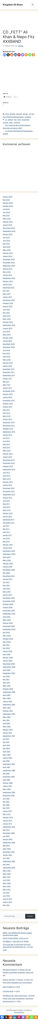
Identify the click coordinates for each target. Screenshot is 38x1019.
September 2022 (9, 278)
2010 (7, 114)
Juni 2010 (6, 538)
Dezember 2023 (9, 259)
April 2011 (6, 532)
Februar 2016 (8, 394)
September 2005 (9, 614)
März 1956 (7, 883)
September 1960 (9, 861)
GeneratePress (19, 1012)
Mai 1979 (6, 808)
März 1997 (7, 686)
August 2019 (7, 328)
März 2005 (7, 620)
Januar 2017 (7, 388)
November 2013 (9, 463)
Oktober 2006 (8, 604)
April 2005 (6, 617)
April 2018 (6, 356)
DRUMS (19, 114)
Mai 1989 (6, 761)
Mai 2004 (6, 632)
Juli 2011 (6, 526)
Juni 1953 (6, 896)
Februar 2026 (8, 203)
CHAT (5, 950)
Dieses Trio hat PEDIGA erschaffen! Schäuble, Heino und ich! (18, 972)
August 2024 (7, 234)
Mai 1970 (6, 830)
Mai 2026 (6, 200)
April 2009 (7, 557)
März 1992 (7, 726)
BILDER (12, 114)
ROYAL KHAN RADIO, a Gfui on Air (15, 938)
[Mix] (26, 54)
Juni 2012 (6, 501)
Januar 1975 (7, 811)
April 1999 (6, 654)
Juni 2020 (6, 309)
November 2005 (9, 610)
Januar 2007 (7, 595)
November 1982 (9, 795)
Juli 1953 (6, 893)
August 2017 (7, 378)
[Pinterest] (19, 54)
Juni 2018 (6, 350)
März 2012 (7, 510)
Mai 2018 (6, 353)
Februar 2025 (8, 222)
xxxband (28, 117)
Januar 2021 (7, 297)
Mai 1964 (6, 846)
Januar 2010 (7, 548)
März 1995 (7, 708)
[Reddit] (11, 54)
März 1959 (7, 871)
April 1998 (6, 670)
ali (6, 120)
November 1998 (9, 664)
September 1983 (9, 792)
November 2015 (9, 400)
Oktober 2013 (8, 466)
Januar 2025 (7, 225)
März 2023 (7, 272)
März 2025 (7, 219)
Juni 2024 (6, 240)
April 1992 (6, 723)
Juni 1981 (6, 799)
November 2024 (9, 228)
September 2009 (9, 554)
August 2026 (7, 197)
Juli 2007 (6, 582)
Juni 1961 (6, 858)
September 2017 (9, 375)
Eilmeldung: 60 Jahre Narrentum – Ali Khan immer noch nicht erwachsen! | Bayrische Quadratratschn (19, 998)
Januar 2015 (7, 419)
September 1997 (9, 673)
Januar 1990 (7, 758)
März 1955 (7, 886)
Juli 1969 (6, 836)
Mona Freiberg (8, 987)
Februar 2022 (8, 281)
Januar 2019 (7, 341)
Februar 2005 (8, 623)
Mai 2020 (6, 313)
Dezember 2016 (9, 391)
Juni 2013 (6, 472)
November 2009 (9, 551)
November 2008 (9, 570)
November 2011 (8, 523)
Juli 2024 (6, 237)
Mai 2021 (6, 291)
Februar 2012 (8, 513)
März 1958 (7, 874)
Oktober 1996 (8, 689)
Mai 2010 (6, 541)
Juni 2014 (6, 441)
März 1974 (7, 814)
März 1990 (7, 755)
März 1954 (7, 889)
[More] (33, 54)
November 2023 (9, 262)
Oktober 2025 (8, 206)
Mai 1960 (6, 864)
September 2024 (9, 231)
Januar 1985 (7, 786)
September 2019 (9, 325)
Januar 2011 (7, 535)
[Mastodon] (22, 54)
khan (19, 120)
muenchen (26, 120)
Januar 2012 (7, 516)
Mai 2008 (6, 573)
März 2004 (7, 636)
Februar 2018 (8, 363)
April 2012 (6, 507)
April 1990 (6, 752)
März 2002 (7, 642)
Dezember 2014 (9, 422)
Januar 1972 (7, 824)
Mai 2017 (6, 382)
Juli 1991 (6, 739)
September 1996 (9, 692)
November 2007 (9, 576)
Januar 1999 (7, 661)
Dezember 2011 (8, 520)
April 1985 (6, 780)
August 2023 (7, 269)
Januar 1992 (7, 733)
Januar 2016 (7, 397)
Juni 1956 (6, 880)
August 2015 (7, 407)
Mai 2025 (6, 215)
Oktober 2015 (8, 404)
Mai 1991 (6, 742)
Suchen (30, 916)
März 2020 (7, 319)
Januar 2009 (7, 567)
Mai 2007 (6, 585)
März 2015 (7, 416)
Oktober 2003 (8, 639)
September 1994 (9, 714)
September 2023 (9, 266)
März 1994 (7, 717)
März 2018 (7, 360)
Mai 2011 (6, 529)
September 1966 (9, 842)
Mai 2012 (6, 504)
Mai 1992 (6, 720)
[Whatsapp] (29, 54)
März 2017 (7, 385)
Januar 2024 (7, 256)
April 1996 (6, 695)
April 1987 (6, 767)
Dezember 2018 (8, 344)
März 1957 (7, 877)
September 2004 (9, 629)
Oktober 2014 (8, 429)
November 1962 (9, 852)
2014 (18, 987)
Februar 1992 (8, 730)
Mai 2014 (6, 444)
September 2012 (9, 494)
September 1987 (9, 764)
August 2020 (7, 306)
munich (5, 122)
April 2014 (6, 447)
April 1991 (6, 745)
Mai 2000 (6, 648)
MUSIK (25, 114)
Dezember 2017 (8, 369)
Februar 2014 (8, 454)
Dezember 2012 (8, 488)
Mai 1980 (6, 805)
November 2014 (9, 425)
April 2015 (6, 413)
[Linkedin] (15, 54)
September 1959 (9, 868)
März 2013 (7, 479)
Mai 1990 (6, 748)
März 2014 (7, 451)
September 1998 (9, 667)
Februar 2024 (8, 253)
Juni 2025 (6, 212)
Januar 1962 (7, 855)
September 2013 (9, 469)
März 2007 (7, 592)
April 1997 (6, 683)
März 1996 (7, 698)
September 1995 (9, 704)
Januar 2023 (7, 275)
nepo (11, 122)
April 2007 (6, 588)
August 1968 (7, 839)
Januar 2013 (7, 485)
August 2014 (7, 435)
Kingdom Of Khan (13, 4)
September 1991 (9, 736)
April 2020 (6, 316)
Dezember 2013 (9, 460)
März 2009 (7, 560)
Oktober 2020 (8, 303)
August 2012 (7, 498)
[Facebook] (4, 54)
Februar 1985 (8, 783)
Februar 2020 (8, 322)
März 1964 (7, 849)
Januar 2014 (7, 457)
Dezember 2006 (9, 598)
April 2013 (6, 476)
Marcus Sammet (9, 980)
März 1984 (7, 789)
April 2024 (6, 247)
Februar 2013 (8, 482)
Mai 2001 (6, 645)
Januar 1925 (7, 902)
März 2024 (7, 250)
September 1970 (9, 827)
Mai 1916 (6, 905)
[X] (8, 54)
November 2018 (9, 347)
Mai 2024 (6, 244)
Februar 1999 (8, 657)
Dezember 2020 (9, 300)
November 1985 (9, 777)
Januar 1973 (7, 820)
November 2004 (9, 626)
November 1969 (9, 833)
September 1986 (9, 770)
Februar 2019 (8, 338)
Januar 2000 (7, 651)
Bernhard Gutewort (10, 970)
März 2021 (7, 294)
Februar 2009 (8, 563)
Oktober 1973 (8, 817)
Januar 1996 (7, 701)
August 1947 (7, 899)
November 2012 (9, 491)
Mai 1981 (6, 802)
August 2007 (7, 579)
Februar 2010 (8, 545)
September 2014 (9, 432)
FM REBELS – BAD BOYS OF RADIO (16, 941)
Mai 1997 (6, 679)
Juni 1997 (6, 676)
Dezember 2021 (8, 288)
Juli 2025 (6, 209)
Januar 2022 (7, 284)
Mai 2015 (6, 410)
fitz (15, 120)
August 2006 (7, 607)
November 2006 (9, 601)
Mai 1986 (6, 773)
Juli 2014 (6, 438)
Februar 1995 (8, 711)
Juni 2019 (6, 331)
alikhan (10, 120)
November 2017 (9, 372)
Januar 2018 (7, 366)
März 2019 (7, 335)
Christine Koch (8, 991)
